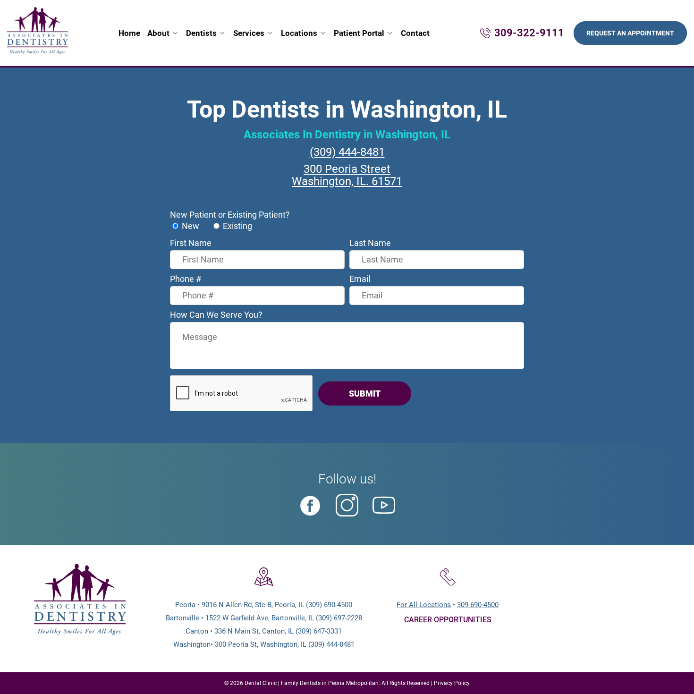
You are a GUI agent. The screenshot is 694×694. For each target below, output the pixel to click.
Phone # (185, 279)
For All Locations (424, 605)
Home (129, 33)
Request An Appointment (630, 33)
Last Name (370, 243)
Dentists (201, 33)
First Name (191, 243)
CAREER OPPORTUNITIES (447, 619)
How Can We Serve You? (216, 315)
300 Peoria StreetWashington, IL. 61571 (347, 175)
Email (359, 279)
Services (248, 33)
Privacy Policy (452, 683)
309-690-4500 (478, 605)
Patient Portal (359, 33)
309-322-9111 (529, 33)
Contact (415, 33)
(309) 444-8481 (347, 152)
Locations (299, 33)
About (158, 33)
